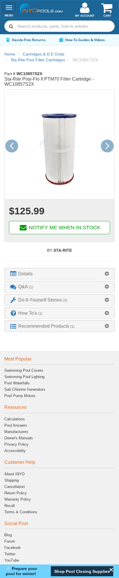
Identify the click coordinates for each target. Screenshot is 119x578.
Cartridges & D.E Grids (43, 54)
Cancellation (14, 486)
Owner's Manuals (18, 438)
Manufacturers (16, 432)
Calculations (14, 419)
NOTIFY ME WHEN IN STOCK (64, 227)
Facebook (12, 547)
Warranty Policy (17, 499)
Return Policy (15, 493)
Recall (9, 505)
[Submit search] (11, 26)
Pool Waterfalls (17, 383)
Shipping (11, 480)
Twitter (9, 554)
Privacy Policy (16, 444)
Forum (9, 541)
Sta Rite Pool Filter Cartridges (38, 60)
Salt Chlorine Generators (24, 389)
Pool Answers (15, 425)
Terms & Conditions (20, 512)
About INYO (14, 474)
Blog (8, 535)
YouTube (11, 560)
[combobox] (59, 26)
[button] (82, 571)
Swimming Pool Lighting (24, 377)
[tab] (59, 273)
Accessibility (15, 451)
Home (9, 54)
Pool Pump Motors (20, 396)
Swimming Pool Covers (23, 370)
